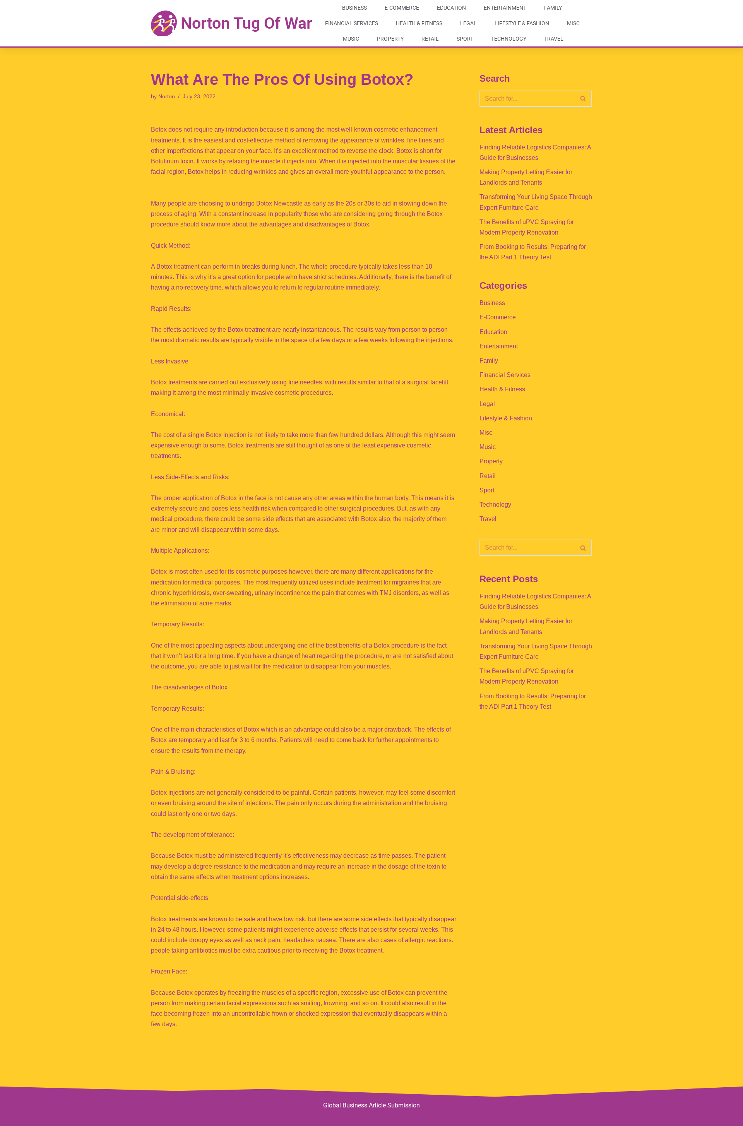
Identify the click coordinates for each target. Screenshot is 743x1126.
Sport (465, 39)
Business (354, 8)
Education (451, 8)
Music (351, 39)
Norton (166, 96)
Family (553, 8)
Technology (508, 39)
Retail (430, 39)
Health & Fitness (419, 23)
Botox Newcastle (279, 203)
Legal (468, 23)
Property (390, 39)
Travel (553, 39)
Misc (573, 23)
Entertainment (505, 8)
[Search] (583, 99)
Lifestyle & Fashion (522, 23)
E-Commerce (402, 8)
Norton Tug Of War (246, 23)
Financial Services (351, 23)
